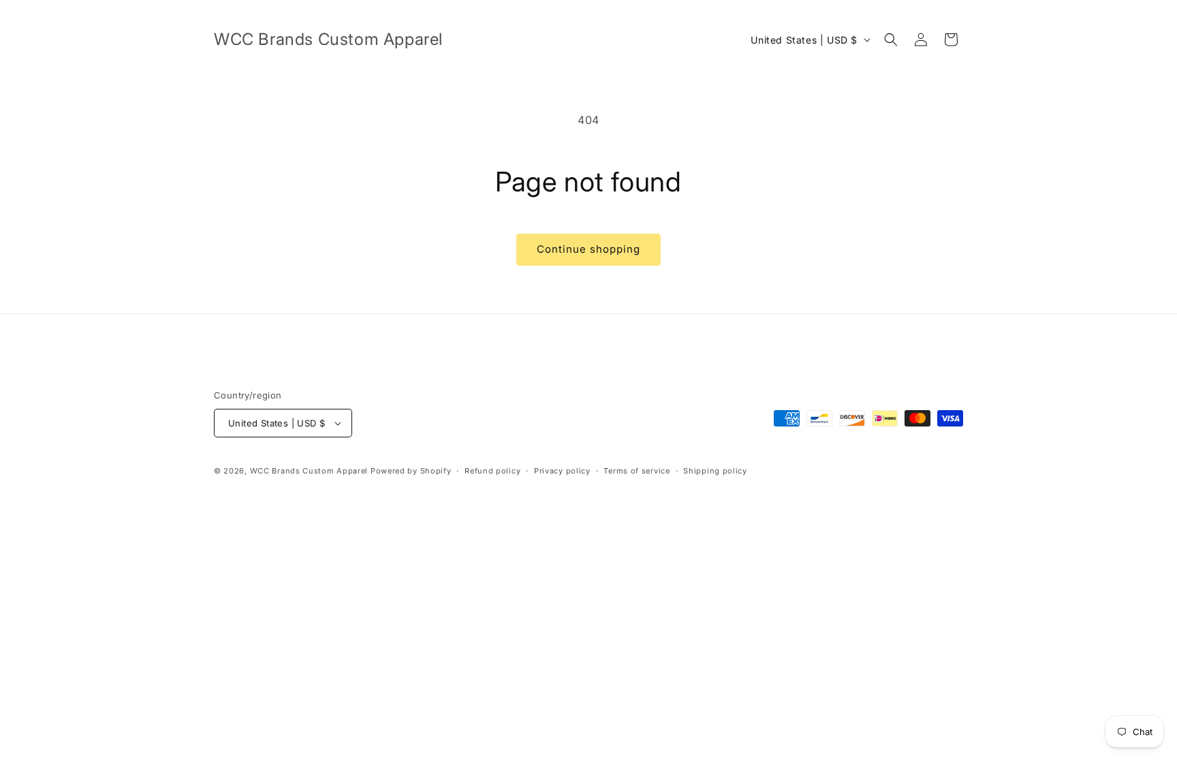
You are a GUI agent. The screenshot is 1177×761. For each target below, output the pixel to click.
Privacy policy (562, 471)
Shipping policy (715, 471)
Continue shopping (588, 249)
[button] (891, 40)
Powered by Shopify (411, 471)
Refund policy (492, 471)
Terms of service (636, 471)
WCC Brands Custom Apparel (309, 471)
